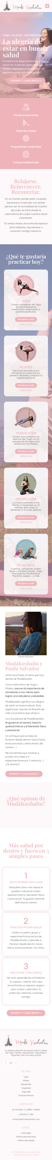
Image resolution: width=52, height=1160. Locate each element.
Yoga (26, 301)
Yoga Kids (26, 565)
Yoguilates (26, 433)
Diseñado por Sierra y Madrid (26, 1154)
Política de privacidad (26, 1137)
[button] (47, 6)
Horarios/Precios (26, 1096)
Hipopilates (26, 499)
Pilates (25, 367)
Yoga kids (26, 1092)
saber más (26, 323)
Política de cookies (26, 1141)
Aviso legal (26, 1133)
